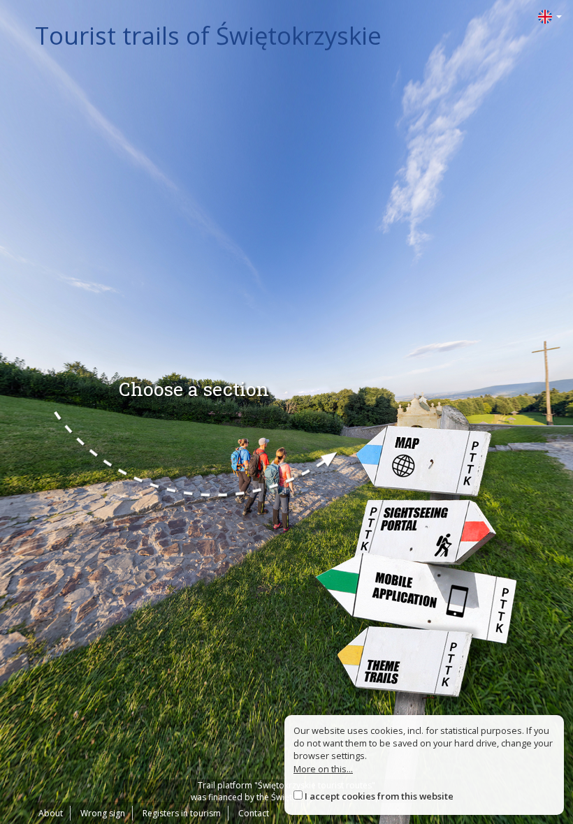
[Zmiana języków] (550, 15)
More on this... (323, 769)
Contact (253, 813)
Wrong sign (102, 813)
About (50, 813)
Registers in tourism (182, 813)
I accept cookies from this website (379, 796)
